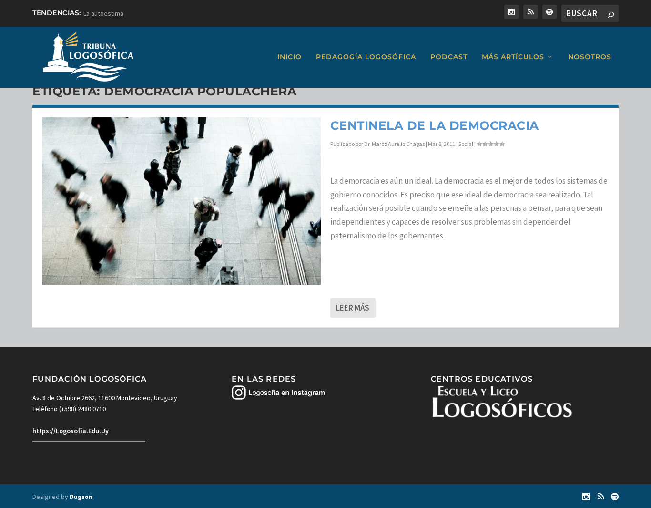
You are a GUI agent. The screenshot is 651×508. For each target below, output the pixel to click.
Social (465, 143)
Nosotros (589, 57)
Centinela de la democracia (434, 125)
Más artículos (513, 57)
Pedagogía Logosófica (366, 57)
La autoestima (103, 13)
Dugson (81, 497)
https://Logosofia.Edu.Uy (70, 430)
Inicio (289, 57)
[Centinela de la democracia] (181, 201)
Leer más (352, 307)
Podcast (449, 57)
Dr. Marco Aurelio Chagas (394, 143)
